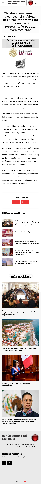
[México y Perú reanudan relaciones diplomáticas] (20, 368)
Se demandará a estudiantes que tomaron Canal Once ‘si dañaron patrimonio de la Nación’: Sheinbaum (19, 421)
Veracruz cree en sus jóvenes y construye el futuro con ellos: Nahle (27, 243)
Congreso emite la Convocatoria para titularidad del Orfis (26, 262)
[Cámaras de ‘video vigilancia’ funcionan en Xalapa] (7, 233)
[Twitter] (18, 202)
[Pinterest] (23, 202)
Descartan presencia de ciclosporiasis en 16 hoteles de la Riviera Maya (19, 349)
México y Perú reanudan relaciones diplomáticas (16, 385)
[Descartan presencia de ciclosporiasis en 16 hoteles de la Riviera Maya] (20, 332)
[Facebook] (14, 202)
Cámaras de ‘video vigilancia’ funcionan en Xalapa (24, 233)
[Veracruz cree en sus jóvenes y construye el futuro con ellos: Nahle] (7, 242)
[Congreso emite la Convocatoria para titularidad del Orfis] (7, 262)
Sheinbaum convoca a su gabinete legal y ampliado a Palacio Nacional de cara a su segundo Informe (27, 223)
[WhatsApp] (27, 202)
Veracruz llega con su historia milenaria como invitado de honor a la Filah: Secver (27, 252)
